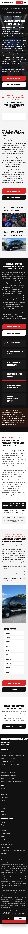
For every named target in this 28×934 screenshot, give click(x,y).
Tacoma (7, 672)
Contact (3, 830)
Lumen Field (10, 465)
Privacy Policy (5, 842)
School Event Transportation (9, 772)
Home (8, 16)
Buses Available (5, 833)
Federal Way (9, 663)
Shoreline (8, 659)
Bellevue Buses (15, 16)
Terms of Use (5, 847)
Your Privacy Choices (7, 844)
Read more (19, 12)
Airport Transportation (7, 753)
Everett (8, 668)
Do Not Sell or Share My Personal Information (13, 850)
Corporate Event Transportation (10, 764)
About (3, 822)
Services (3, 836)
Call (14, 85)
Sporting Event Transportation (9, 775)
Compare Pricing (14, 683)
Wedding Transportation (8, 778)
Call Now (19, 2)
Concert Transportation (7, 761)
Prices (3, 839)
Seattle (8, 633)
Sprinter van (5, 147)
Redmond (8, 641)
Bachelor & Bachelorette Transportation (12, 755)
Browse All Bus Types (14, 726)
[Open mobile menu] (25, 2)
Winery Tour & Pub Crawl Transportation (12, 781)
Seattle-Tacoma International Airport (12, 46)
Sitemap (3, 853)
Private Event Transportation (9, 767)
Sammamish (8, 646)
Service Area (4, 827)
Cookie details (12, 915)
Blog (2, 825)
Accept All (14, 921)
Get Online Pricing (14, 78)
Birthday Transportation (8, 758)
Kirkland (8, 637)
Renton (7, 650)
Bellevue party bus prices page (15, 495)
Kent (7, 655)
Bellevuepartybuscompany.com (11, 27)
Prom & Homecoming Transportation (11, 770)
